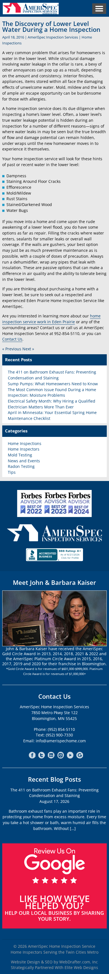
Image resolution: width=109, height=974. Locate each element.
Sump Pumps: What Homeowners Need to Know (53, 383)
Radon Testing (21, 466)
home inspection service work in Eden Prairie (51, 318)
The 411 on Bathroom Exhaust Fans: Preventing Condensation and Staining (52, 374)
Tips (12, 472)
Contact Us (12, 339)
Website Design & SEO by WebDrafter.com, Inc (54, 962)
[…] (73, 828)
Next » (28, 348)
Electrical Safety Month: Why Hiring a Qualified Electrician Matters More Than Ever (51, 404)
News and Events (24, 460)
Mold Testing (20, 455)
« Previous (11, 348)
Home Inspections (24, 443)
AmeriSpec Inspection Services (53, 37)
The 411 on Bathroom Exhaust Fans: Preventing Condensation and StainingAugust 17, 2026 (54, 795)
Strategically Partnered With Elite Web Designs (54, 967)
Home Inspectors (23, 449)
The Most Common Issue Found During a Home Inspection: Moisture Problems (52, 392)
